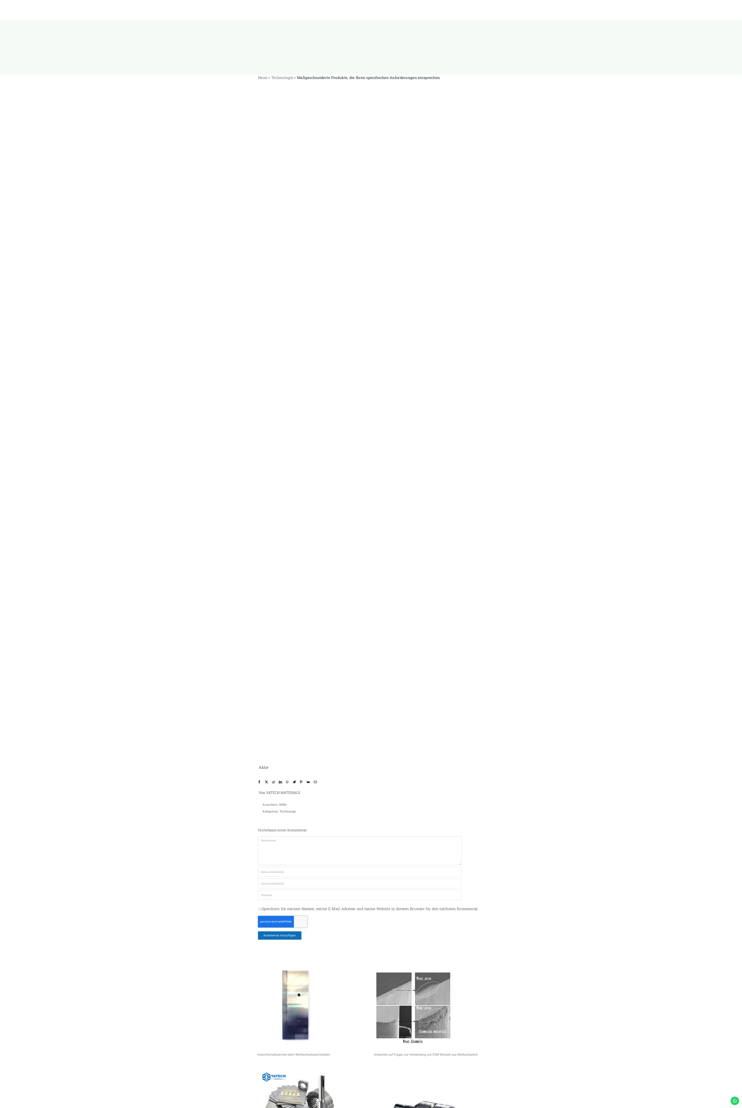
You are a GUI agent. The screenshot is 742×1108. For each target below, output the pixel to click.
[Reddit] (273, 782)
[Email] (315, 782)
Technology (288, 811)
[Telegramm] (294, 782)
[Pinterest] (301, 782)
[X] (266, 782)
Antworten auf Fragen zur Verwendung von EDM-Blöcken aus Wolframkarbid (425, 1054)
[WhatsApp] (287, 782)
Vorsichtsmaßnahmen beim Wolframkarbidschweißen (293, 1054)
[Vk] (308, 782)
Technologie (282, 77)
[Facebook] (259, 782)
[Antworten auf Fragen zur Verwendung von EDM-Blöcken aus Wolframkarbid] (429, 1006)
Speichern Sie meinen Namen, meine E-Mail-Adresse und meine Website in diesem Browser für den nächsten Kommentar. (370, 908)
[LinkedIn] (280, 782)
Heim (262, 77)
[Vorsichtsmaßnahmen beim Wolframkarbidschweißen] (312, 1006)
